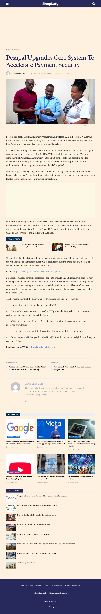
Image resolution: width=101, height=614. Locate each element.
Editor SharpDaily (19, 73)
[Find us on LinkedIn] (53, 607)
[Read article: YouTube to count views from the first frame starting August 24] (20, 464)
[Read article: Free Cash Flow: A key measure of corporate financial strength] (11, 508)
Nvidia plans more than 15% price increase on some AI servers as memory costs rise (81, 443)
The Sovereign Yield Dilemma (26, 563)
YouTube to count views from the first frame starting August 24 (19, 478)
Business (43, 472)
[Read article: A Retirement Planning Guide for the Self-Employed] (11, 536)
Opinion (73, 472)
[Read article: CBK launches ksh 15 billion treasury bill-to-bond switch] (51, 464)
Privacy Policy (57, 585)
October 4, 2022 (35, 73)
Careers (46, 585)
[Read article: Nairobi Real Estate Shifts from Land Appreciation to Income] (11, 555)
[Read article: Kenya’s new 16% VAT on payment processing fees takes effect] (11, 247)
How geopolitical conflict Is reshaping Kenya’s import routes (36, 515)
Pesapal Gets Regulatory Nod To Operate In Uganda (36, 271)
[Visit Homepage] (50, 3)
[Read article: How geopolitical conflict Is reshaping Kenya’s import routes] (11, 517)
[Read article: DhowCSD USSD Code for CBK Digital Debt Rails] (11, 527)
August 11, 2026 (43, 482)
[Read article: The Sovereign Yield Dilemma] (11, 565)
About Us (23, 585)
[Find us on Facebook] (46, 607)
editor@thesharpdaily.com (42, 347)
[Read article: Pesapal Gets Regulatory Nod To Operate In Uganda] (57, 247)
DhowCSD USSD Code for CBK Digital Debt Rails (33, 525)
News (41, 437)
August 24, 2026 (74, 449)
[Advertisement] (50, 28)
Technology (15, 50)
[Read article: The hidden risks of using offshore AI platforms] (82, 464)
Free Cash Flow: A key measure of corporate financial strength (37, 505)
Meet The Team (35, 585)
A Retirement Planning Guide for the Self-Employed (33, 534)
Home (8, 50)
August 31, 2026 (12, 447)
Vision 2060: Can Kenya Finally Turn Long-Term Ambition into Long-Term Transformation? (46, 544)
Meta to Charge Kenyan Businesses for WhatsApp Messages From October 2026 (51, 442)
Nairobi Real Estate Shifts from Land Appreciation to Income (36, 553)
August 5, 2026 (73, 482)
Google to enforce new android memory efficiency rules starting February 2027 (20, 442)
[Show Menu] (7, 3)
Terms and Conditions (72, 585)
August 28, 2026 (43, 447)
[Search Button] (93, 3)
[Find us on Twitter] (49, 607)
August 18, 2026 (12, 482)
